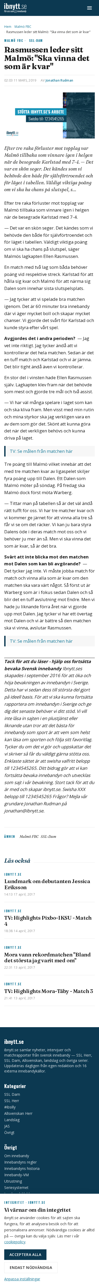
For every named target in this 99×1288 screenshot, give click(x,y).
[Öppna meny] (89, 8)
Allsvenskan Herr (18, 1113)
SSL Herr (11, 1100)
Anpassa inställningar (22, 1278)
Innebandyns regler (20, 1162)
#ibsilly (10, 1107)
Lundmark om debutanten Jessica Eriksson (47, 884)
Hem (7, 27)
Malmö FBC (23, 27)
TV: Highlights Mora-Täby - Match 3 (48, 991)
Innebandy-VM (16, 1174)
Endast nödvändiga (31, 1267)
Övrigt (9, 1132)
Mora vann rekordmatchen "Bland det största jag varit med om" (47, 957)
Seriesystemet (16, 1187)
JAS (7, 1126)
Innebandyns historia (22, 1168)
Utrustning (13, 1181)
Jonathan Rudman (59, 80)
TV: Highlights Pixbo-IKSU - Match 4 (48, 920)
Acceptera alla (25, 1254)
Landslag (12, 1119)
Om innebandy (16, 1155)
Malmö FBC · (15, 40)
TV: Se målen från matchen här (42, 451)
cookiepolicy (14, 1241)
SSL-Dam (36, 40)
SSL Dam (12, 1094)
